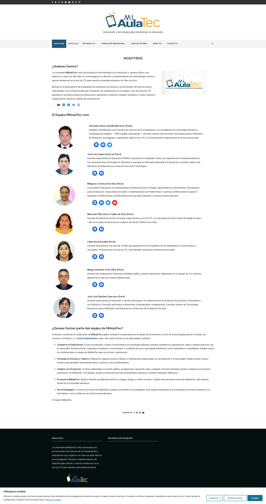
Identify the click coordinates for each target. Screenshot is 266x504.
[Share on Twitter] (137, 413)
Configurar (214, 498)
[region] (133, 496)
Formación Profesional (113, 44)
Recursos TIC (89, 44)
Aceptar (255, 498)
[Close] (263, 490)
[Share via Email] (143, 413)
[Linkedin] (62, 2)
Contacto (172, 44)
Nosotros (59, 44)
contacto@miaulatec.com (89, 338)
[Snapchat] (73, 2)
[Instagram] (59, 2)
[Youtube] (66, 2)
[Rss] (76, 2)
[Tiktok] (79, 2)
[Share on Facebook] (134, 413)
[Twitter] (55, 2)
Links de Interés (139, 44)
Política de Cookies (53, 500)
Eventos (157, 44)
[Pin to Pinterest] (140, 413)
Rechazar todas (235, 498)
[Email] (69, 2)
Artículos (73, 44)
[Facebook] (52, 2)
